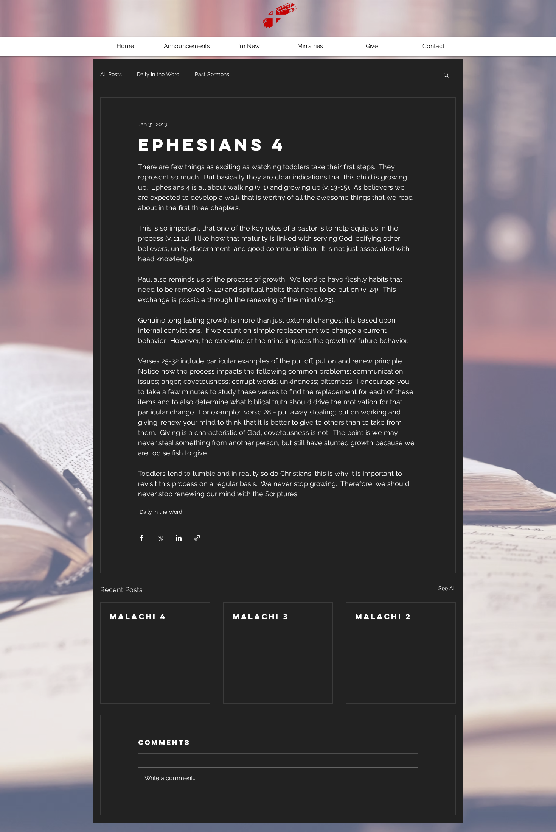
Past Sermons (212, 74)
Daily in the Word (158, 74)
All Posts (111, 74)
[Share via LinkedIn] (178, 537)
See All (447, 588)
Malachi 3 (261, 616)
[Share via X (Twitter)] (160, 537)
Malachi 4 (138, 616)
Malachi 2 (383, 616)
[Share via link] (197, 537)
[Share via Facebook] (141, 537)
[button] (446, 75)
